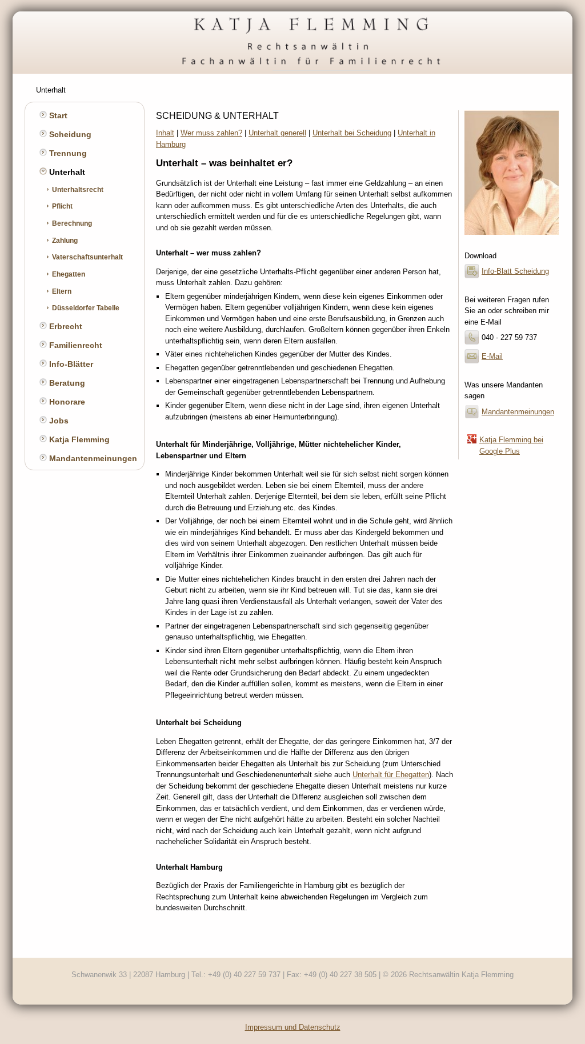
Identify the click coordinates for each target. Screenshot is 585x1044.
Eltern (60, 291)
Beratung (66, 382)
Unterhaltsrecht (76, 189)
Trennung (67, 153)
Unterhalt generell (277, 133)
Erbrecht (64, 326)
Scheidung (69, 134)
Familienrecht (74, 345)
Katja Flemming (78, 439)
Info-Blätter (70, 364)
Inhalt (165, 133)
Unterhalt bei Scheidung (351, 133)
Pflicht (61, 206)
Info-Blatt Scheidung (515, 271)
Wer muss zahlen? (211, 133)
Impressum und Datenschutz (292, 1027)
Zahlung (64, 240)
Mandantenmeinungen (92, 458)
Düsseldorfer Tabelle (84, 307)
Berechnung (71, 223)
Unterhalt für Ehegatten (390, 774)
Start (57, 115)
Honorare (66, 401)
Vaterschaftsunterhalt (86, 257)
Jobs (58, 420)
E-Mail (492, 356)
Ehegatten (67, 274)
